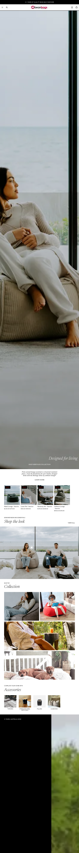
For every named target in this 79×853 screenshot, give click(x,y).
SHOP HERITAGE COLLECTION (40, 464)
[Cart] (76, 7)
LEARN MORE (39, 480)
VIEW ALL (71, 523)
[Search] (7, 7)
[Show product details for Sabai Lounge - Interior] (31, 547)
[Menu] (2, 7)
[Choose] (17, 502)
